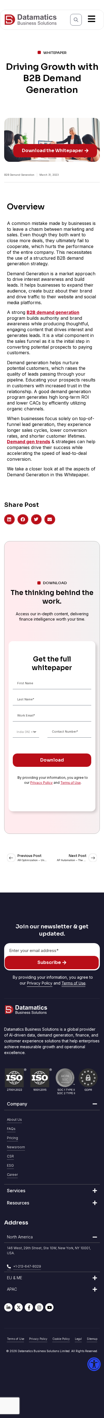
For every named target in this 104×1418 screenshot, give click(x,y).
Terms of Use (70, 782)
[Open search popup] (76, 20)
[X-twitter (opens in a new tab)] (18, 1307)
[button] (9, 519)
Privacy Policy (41, 782)
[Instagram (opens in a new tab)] (39, 1307)
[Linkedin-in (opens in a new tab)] (8, 1307)
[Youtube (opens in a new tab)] (49, 1307)
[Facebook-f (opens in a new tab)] (29, 1307)
